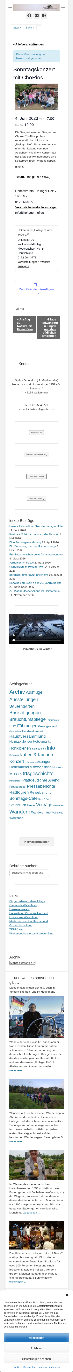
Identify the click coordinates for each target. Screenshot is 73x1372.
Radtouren (19, 792)
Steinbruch (17, 805)
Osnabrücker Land (20, 925)
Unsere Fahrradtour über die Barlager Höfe (36, 526)
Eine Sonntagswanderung (25, 542)
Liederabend (19, 767)
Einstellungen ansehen (36, 1358)
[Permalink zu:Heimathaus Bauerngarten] (36, 1165)
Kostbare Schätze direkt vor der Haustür (34, 534)
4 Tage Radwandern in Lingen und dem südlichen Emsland (49, 327)
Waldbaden (58, 805)
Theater (31, 805)
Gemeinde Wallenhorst (23, 905)
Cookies (17, 1367)
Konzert (16, 761)
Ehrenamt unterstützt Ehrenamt (28, 574)
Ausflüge (34, 692)
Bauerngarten (22, 706)
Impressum (54, 1367)
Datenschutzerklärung (35, 1367)
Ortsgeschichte (37, 773)
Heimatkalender (20, 741)
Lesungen (42, 761)
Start (17, 27)
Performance (15, 781)
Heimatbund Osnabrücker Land (28, 913)
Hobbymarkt (42, 741)
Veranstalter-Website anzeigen (36, 207)
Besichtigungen (25, 712)
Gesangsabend (47, 726)
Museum (57, 767)
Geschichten (15, 731)
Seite (30, 27)
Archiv (17, 692)
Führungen (27, 725)
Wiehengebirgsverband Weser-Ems (31, 933)
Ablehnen (36, 1348)
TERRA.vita (16, 929)
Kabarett (14, 755)
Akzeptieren (36, 1337)
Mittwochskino (41, 767)
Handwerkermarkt (33, 731)
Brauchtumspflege (27, 719)
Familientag (53, 720)
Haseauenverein (19, 909)
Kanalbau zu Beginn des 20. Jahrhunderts (35, 582)
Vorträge (44, 804)
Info (51, 748)
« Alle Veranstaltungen (28, 44)
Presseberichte (41, 786)
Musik (14, 774)
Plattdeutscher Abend (40, 780)
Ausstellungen (23, 699)
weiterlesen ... (17, 1070)
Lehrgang (29, 762)
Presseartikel (17, 786)
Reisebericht (40, 792)
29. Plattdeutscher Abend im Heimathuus (34, 590)
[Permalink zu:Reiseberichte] (36, 1017)
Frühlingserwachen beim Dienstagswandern (36, 554)
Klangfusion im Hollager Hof (26, 566)
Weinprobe (57, 812)
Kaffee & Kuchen (36, 754)
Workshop (16, 818)
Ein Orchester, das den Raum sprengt (32, 546)
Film (12, 726)
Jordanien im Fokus (21, 562)
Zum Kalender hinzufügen (36, 289)
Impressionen (39, 748)
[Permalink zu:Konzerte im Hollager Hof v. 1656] (36, 1235)
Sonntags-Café (23, 798)
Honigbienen (20, 748)
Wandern (19, 812)
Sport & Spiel (44, 799)
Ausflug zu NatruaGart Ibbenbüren (25, 324)
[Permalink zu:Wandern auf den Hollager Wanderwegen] (36, 1094)
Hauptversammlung (27, 736)
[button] (67, 1295)
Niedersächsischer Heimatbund (28, 921)
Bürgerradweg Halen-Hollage (27, 901)
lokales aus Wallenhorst (23, 917)
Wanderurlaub (41, 812)
